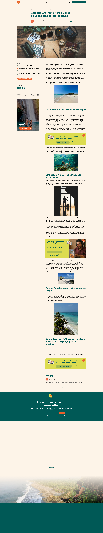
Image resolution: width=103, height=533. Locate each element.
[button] (32, 2)
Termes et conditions (63, 415)
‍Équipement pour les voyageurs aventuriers (29, 68)
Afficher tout (51, 467)
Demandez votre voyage (25, 128)
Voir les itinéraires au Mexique (24, 78)
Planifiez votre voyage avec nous (52, 489)
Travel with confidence (54, 251)
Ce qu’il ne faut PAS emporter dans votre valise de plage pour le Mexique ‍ (29, 74)
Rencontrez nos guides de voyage (54, 387)
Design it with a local (62, 142)
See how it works (53, 255)
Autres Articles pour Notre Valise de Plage (28, 70)
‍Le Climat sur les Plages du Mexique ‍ (27, 65)
